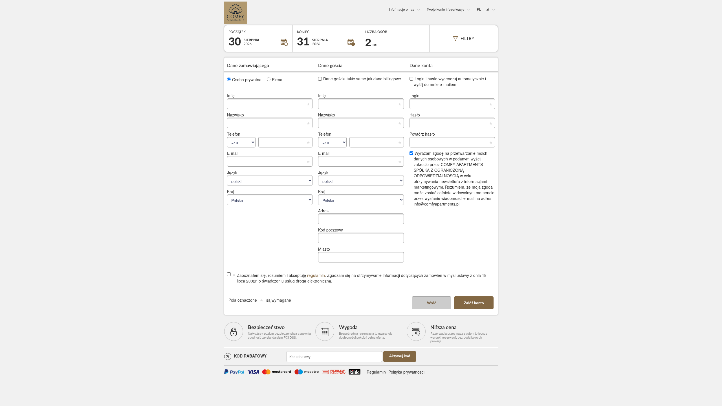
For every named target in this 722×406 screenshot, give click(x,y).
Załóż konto (474, 303)
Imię (231, 95)
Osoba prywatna (246, 79)
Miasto (324, 249)
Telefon (233, 134)
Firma (277, 79)
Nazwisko (235, 115)
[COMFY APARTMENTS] (269, 12)
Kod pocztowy (330, 230)
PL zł (483, 9)
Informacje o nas (401, 9)
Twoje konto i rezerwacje (446, 9)
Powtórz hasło (422, 134)
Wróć (431, 303)
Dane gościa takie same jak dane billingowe (362, 78)
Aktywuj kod (399, 356)
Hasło (415, 115)
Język (232, 172)
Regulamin (376, 372)
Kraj (230, 191)
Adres (323, 210)
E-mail (232, 153)
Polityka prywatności (406, 372)
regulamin (316, 275)
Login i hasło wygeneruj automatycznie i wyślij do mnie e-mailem (450, 81)
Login (414, 95)
